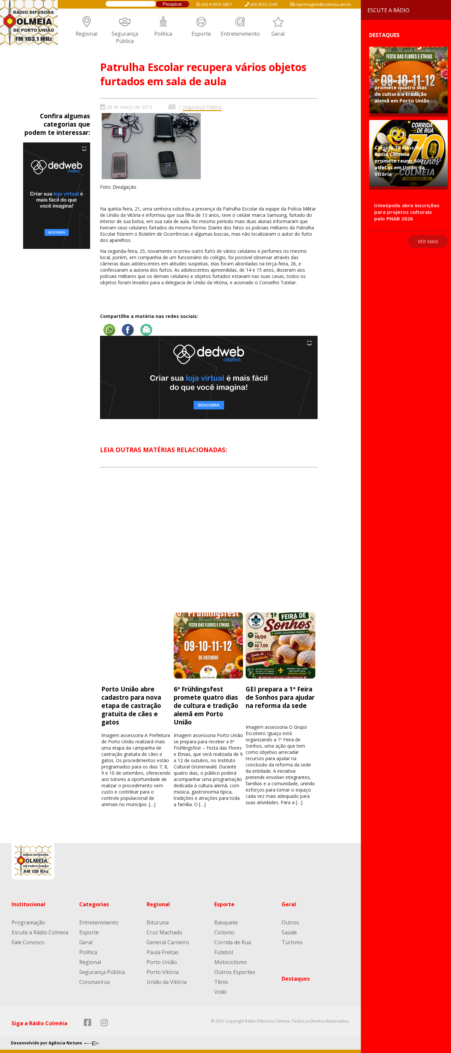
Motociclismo (230, 962)
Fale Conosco (28, 942)
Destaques (296, 978)
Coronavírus (94, 982)
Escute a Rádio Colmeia (40, 932)
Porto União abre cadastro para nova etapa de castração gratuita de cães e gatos (131, 705)
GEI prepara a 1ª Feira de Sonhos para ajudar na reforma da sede (280, 697)
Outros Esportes (234, 972)
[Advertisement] (208, 546)
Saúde (289, 932)
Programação (28, 922)
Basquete (226, 922)
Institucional (28, 904)
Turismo (292, 942)
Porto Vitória (163, 972)
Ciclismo (224, 932)
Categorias (94, 904)
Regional (86, 33)
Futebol (223, 952)
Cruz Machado (164, 932)
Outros (290, 922)
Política (163, 33)
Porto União (162, 962)
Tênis (221, 982)
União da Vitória (167, 982)
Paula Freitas (163, 952)
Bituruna (158, 922)
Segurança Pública (125, 37)
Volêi (220, 991)
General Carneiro (168, 942)
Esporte (201, 33)
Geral (278, 33)
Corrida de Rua (232, 942)
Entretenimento (240, 33)
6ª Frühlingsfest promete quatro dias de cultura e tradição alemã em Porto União (206, 705)
